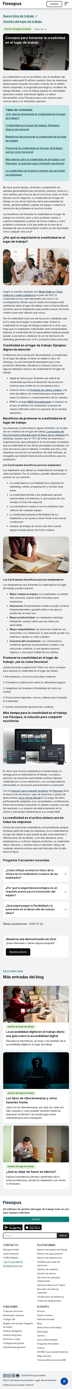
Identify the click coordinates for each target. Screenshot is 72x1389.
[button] (66, 4)
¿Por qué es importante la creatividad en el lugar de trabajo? (35, 116)
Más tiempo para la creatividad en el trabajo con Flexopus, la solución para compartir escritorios (35, 161)
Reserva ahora (18, 951)
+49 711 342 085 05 (13, 1262)
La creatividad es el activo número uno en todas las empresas (35, 172)
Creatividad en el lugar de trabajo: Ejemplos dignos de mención (32, 127)
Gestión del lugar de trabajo (22, 21)
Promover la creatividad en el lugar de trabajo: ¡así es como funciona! (34, 150)
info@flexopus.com (13, 1266)
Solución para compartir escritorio (29, 790)
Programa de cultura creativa (45, 390)
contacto (54, 4)
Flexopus (58, 790)
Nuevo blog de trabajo (18, 16)
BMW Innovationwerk (39, 401)
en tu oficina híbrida (30, 797)
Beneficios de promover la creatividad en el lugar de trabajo (36, 138)
